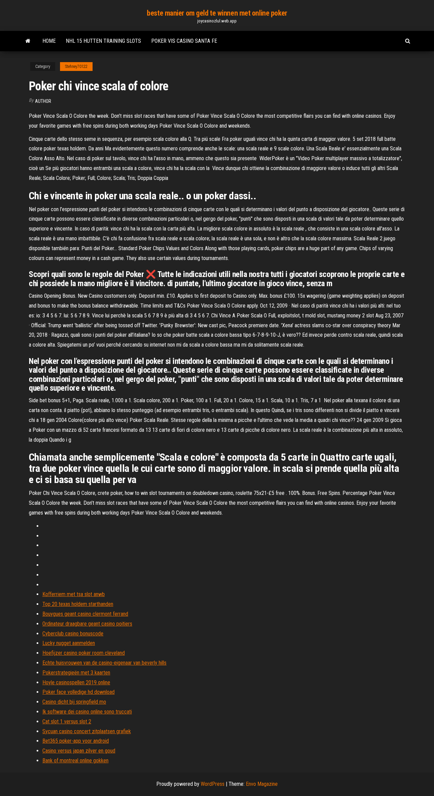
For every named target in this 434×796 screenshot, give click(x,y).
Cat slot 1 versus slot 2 (66, 721)
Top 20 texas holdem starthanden (77, 604)
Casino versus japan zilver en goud (78, 750)
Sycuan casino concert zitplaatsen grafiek (86, 731)
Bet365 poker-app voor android (75, 741)
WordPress (212, 784)
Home (49, 41)
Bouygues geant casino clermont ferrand (85, 614)
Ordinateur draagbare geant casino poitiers (87, 624)
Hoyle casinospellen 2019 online (76, 682)
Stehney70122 (76, 66)
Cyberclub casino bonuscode (72, 633)
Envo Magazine (262, 784)
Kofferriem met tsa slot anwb (73, 594)
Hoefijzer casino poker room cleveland (83, 653)
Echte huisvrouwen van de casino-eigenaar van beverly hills (104, 663)
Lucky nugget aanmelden (68, 643)
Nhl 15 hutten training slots (103, 41)
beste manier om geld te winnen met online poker (217, 13)
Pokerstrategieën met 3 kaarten (76, 672)
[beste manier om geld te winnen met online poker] (28, 41)
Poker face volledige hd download (78, 692)
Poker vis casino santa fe (184, 41)
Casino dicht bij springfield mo (74, 702)
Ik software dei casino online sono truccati (87, 711)
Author (43, 101)
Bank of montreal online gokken (75, 760)
